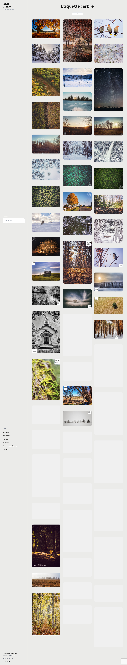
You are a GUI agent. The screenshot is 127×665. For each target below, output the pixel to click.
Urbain (67, 472)
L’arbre (77, 305)
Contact (5, 449)
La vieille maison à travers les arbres (46, 444)
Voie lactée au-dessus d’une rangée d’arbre (109, 105)
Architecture (37, 510)
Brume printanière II (77, 574)
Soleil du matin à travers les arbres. (77, 106)
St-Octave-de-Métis (81, 205)
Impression (6, 436)
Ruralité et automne (77, 208)
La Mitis (36, 441)
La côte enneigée (46, 228)
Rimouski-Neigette (39, 419)
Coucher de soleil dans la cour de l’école (109, 130)
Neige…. (108, 159)
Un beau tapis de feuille (46, 34)
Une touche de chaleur (108, 287)
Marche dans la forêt (109, 210)
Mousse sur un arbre (46, 397)
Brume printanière (46, 584)
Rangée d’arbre (77, 423)
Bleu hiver (46, 177)
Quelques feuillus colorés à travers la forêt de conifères (77, 181)
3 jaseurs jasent (108, 35)
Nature (45, 86)
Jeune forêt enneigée (46, 60)
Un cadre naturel (77, 402)
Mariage (5, 439)
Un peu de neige (77, 59)
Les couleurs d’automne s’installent (46, 91)
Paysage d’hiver (108, 599)
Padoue (71, 302)
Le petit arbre (77, 596)
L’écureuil (77, 353)
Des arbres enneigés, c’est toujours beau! (77, 82)
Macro (38, 393)
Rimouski (36, 297)
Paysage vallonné (46, 277)
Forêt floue (108, 335)
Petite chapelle (46, 350)
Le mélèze (109, 576)
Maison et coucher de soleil (46, 515)
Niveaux (77, 450)
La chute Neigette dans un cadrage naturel (108, 237)
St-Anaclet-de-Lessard (81, 230)
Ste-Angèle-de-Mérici (52, 226)
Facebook (6, 442)
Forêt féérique (109, 60)
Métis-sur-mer (80, 617)
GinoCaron (7, 5)
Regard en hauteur (77, 232)
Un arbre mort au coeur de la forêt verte (109, 184)
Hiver (35, 57)
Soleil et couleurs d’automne (46, 493)
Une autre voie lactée (109, 384)
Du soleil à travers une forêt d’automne (108, 479)
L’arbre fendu (108, 432)
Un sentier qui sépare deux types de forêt (46, 125)
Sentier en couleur (46, 632)
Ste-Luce (54, 582)
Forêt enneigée (77, 156)
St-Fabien (48, 348)
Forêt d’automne (77, 501)
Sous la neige (46, 253)
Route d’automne (108, 644)
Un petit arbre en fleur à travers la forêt (46, 201)
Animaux (98, 261)
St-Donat (47, 31)
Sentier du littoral (77, 280)
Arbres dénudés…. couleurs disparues (46, 301)
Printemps (48, 121)
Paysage (41, 31)
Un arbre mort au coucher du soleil (77, 131)
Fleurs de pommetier (77, 549)
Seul (108, 311)
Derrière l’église (46, 150)
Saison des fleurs (77, 377)
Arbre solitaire (108, 528)
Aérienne (36, 86)
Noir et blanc (43, 296)
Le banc (46, 564)
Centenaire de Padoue (10, 446)
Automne (36, 31)
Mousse (46, 421)
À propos (6, 432)
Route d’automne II (77, 620)
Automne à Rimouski (77, 474)
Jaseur (108, 264)
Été (41, 86)
